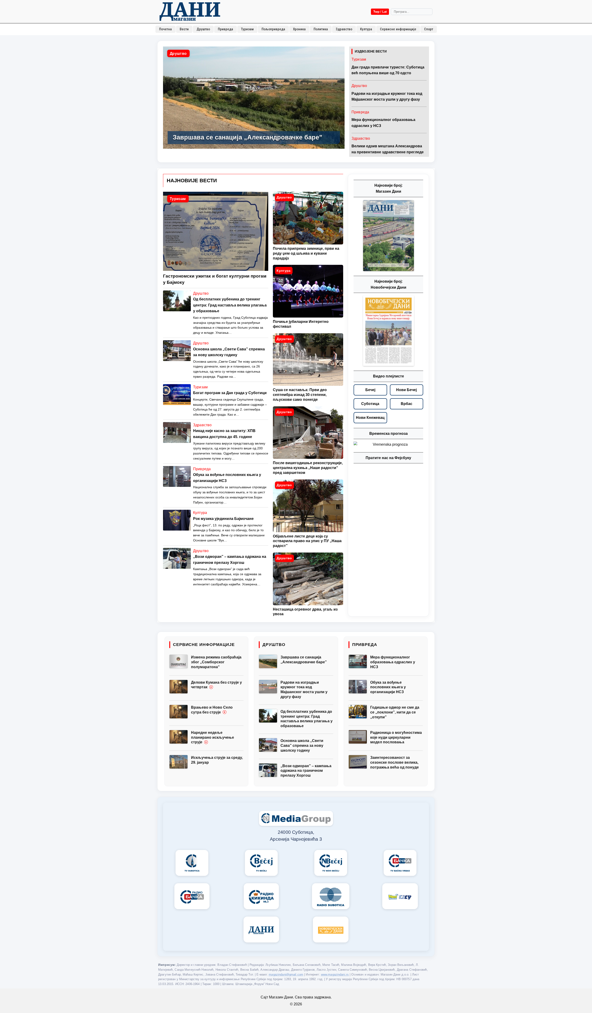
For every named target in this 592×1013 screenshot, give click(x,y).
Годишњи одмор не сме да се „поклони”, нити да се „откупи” (394, 712)
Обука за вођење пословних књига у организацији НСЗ (388, 687)
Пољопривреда (273, 29)
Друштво (203, 29)
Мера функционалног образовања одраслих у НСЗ (392, 662)
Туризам (247, 29)
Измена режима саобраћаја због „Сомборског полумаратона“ (216, 662)
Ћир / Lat (380, 11)
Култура (366, 29)
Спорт (428, 29)
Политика (321, 29)
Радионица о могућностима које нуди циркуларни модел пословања (396, 737)
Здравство (344, 29)
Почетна (165, 29)
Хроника (299, 29)
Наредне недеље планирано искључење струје (212, 737)
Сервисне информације (398, 29)
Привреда (225, 29)
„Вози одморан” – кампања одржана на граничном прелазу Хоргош (306, 771)
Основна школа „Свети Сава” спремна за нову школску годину (302, 745)
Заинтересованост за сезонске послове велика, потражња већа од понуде (394, 762)
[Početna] (190, 11)
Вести (184, 29)
